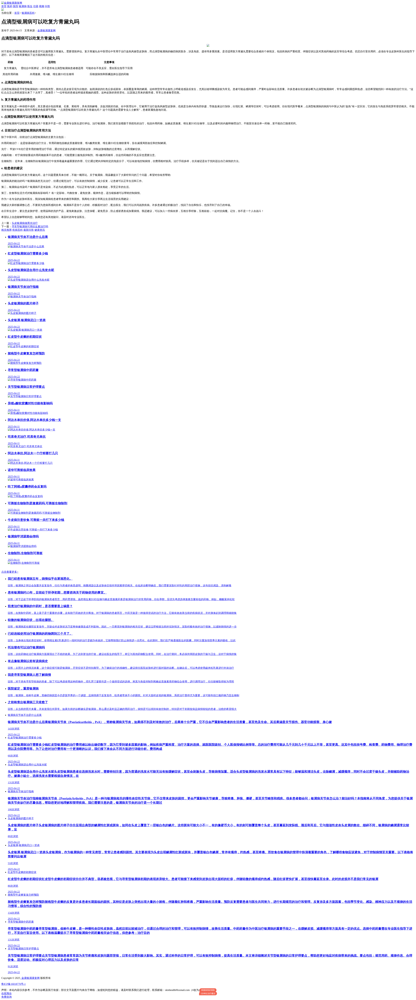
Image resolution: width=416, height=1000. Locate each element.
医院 (15, 6)
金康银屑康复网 (46, 30)
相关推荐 (6, 230)
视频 (41, 6)
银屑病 (23, 6)
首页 (3, 6)
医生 (29, 6)
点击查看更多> (9, 571)
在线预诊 (6, 993)
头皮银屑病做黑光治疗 (25, 223)
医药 (9, 6)
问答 (47, 6)
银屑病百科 (28, 13)
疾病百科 (17, 230)
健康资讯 (39, 230)
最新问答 (28, 230)
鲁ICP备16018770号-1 (13, 984)
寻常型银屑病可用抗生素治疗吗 (30, 226)
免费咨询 (6, 996)
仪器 (35, 6)
